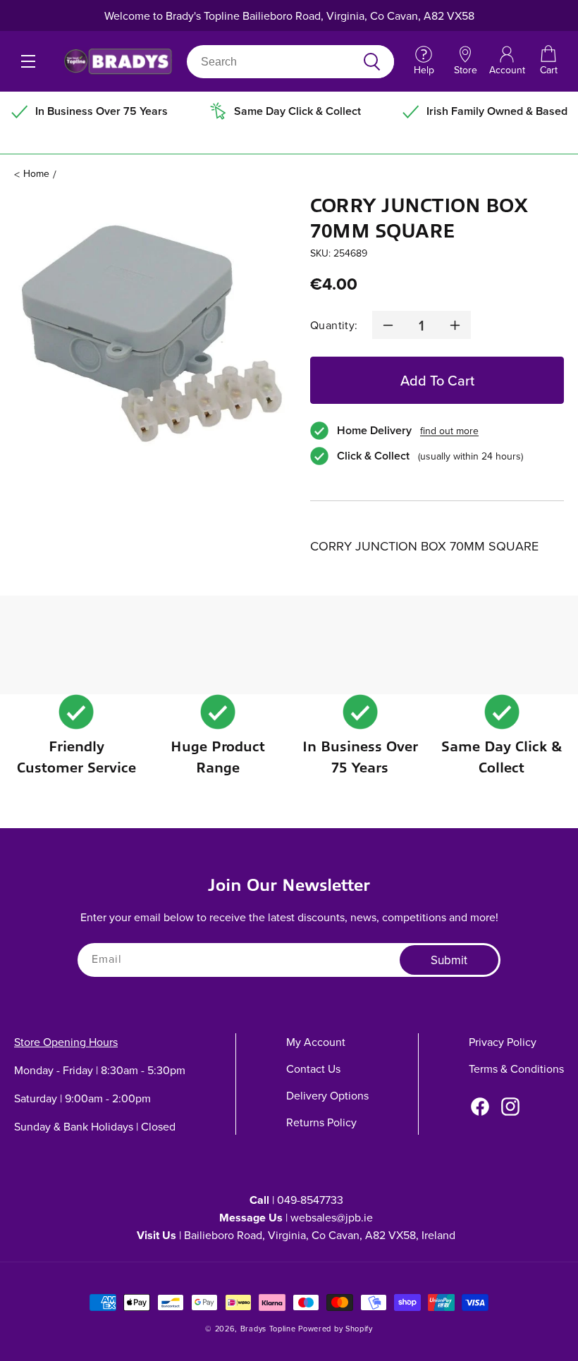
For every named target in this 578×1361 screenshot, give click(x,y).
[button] (548, 61)
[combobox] (274, 61)
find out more (449, 431)
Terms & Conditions (516, 1068)
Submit (449, 960)
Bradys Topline (268, 1328)
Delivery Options (327, 1095)
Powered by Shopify (335, 1328)
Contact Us (313, 1068)
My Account (315, 1041)
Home (36, 173)
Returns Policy (321, 1122)
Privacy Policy (502, 1041)
